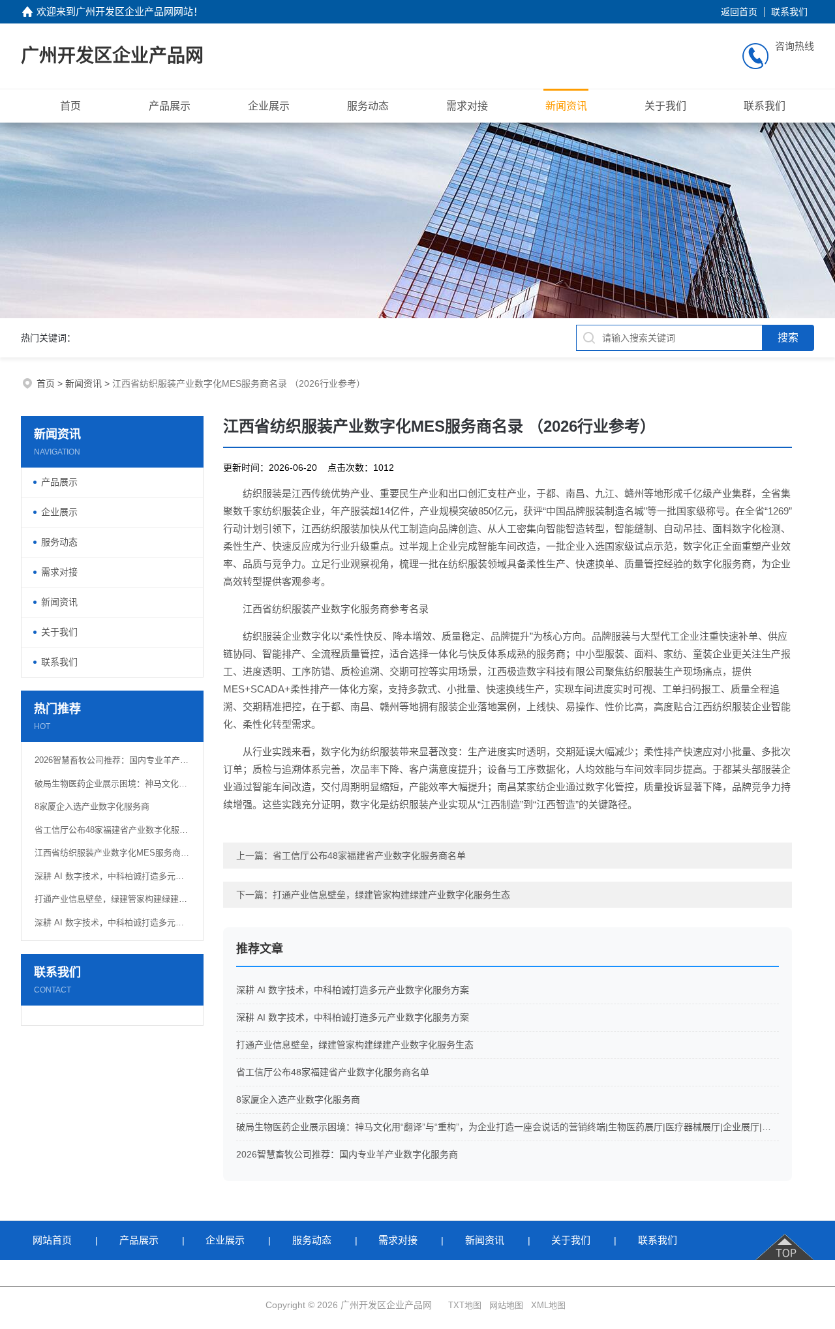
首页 (70, 106)
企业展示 (269, 106)
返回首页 (739, 12)
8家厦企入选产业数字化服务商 (92, 806)
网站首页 (52, 1240)
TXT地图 (464, 1305)
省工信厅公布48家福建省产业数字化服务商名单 (112, 830)
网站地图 (506, 1305)
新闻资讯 (566, 106)
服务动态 (368, 106)
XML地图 (548, 1305)
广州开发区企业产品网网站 (134, 11)
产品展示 (169, 106)
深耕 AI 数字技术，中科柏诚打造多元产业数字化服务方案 (112, 876)
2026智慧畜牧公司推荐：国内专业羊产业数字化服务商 (112, 760)
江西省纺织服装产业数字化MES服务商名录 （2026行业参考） (112, 853)
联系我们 (789, 12)
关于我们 (665, 106)
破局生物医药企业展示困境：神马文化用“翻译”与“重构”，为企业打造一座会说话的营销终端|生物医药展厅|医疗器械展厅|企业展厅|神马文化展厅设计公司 (112, 783)
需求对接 (467, 106)
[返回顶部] (785, 1240)
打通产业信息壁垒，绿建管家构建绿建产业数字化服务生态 (112, 899)
